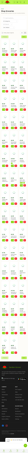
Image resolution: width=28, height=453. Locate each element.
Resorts (17, 408)
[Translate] (17, 2)
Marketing (4, 399)
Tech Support (18, 389)
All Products (4, 408)
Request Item (18, 397)
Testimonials (5, 394)
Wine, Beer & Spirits (9, 32)
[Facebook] (3, 426)
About (3, 389)
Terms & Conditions (20, 414)
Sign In (24, 451)
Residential (18, 411)
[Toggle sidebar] (2, 2)
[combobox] (7, 24)
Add (4, 54)
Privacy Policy (18, 416)
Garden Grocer (15, 367)
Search (10, 451)
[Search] (14, 2)
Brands (3, 414)
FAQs (16, 392)
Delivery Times (18, 394)
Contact (3, 392)
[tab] (21, 33)
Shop (4, 451)
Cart (17, 451)
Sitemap (17, 419)
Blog (3, 402)
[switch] (2, 33)
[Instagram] (6, 426)
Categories (4, 411)
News (3, 397)
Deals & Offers (5, 419)
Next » (24, 36)
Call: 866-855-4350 (19, 399)
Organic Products (6, 416)
